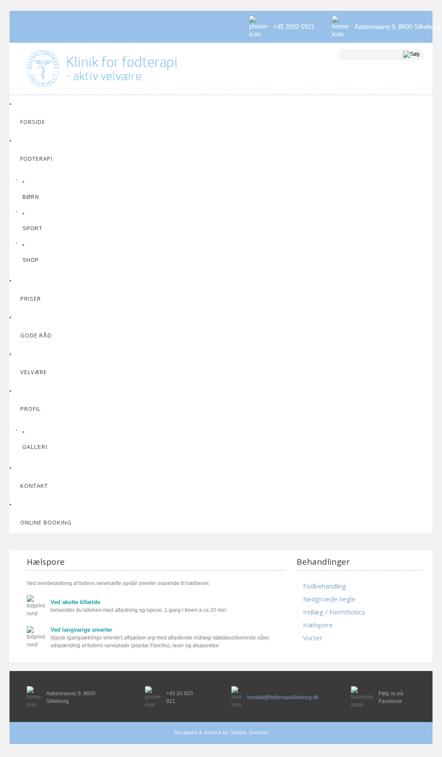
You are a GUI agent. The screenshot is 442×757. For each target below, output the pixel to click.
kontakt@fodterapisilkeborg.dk (283, 697)
